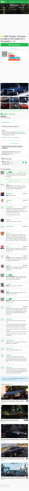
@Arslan (8, 257)
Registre (21, 378)
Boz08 (7, 290)
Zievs (9, 52)
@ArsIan (8, 276)
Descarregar (15, 44)
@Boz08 (8, 300)
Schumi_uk (8, 307)
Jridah (7, 184)
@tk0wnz (8, 185)
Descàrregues (6, 114)
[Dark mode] (25, 1)
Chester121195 (9, 348)
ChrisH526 (8, 284)
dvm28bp (8, 265)
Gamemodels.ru (20, 132)
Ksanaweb (8, 219)
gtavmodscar (9, 193)
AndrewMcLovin (10, 340)
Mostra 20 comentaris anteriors (14, 181)
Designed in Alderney (5, 485)
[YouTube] (10, 54)
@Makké (12, 276)
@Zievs (7, 195)
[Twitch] (12, 54)
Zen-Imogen (9, 200)
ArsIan (7, 246)
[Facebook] (9, 54)
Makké (7, 256)
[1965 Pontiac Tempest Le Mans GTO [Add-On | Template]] (14, 89)
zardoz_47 (8, 233)
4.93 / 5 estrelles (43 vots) (5, 117)
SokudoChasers (10, 226)
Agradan (13, 114)
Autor (10, 172)
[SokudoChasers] (6, 122)
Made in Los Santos (5, 486)
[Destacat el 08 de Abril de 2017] (1, 36)
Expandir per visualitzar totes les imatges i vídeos (14, 110)
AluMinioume (9, 319)
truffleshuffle (9, 367)
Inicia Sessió (15, 378)
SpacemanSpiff (9, 207)
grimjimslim (8, 355)
